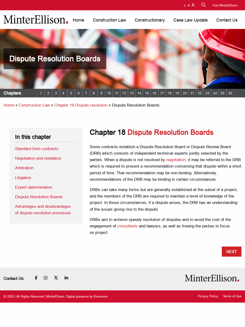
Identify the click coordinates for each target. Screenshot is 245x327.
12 (124, 93)
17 (162, 93)
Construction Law (109, 20)
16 (154, 93)
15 (147, 93)
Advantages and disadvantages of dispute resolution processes (43, 209)
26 (230, 93)
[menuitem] (78, 20)
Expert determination (33, 187)
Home (78, 20)
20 (185, 93)
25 (222, 93)
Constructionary (150, 20)
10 (109, 93)
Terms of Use (232, 296)
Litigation (23, 177)
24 (215, 93)
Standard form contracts (36, 149)
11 (116, 93)
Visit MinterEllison (225, 5)
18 (170, 93)
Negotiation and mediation (38, 158)
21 (192, 93)
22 (200, 93)
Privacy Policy (208, 296)
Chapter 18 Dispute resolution (80, 105)
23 (207, 93)
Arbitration (24, 168)
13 (132, 93)
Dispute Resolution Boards (39, 197)
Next (231, 251)
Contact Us (227, 20)
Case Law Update (190, 20)
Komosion (101, 296)
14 (139, 93)
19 (177, 93)
